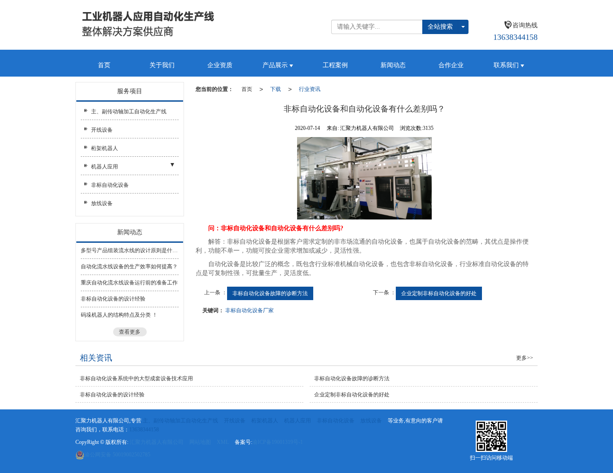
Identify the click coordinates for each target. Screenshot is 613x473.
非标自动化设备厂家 (249, 310)
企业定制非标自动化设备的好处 (439, 293)
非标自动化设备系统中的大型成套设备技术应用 (136, 378)
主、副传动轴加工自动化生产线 (128, 111)
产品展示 (276, 65)
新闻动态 (393, 65)
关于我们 (162, 65)
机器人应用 (104, 166)
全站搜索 (440, 26)
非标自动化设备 (110, 185)
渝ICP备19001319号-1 (277, 442)
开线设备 (102, 130)
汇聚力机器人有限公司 (157, 442)
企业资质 (219, 65)
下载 (275, 89)
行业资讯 (309, 89)
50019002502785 (117, 455)
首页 (104, 65)
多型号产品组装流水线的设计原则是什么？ (130, 250)
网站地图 (200, 442)
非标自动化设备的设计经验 (113, 299)
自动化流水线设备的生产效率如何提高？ (129, 266)
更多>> (524, 358)
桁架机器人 (104, 148)
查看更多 (129, 332)
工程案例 (335, 65)
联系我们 (507, 65)
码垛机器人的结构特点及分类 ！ (119, 315)
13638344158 (144, 429)
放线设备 (102, 203)
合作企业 (451, 65)
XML (223, 442)
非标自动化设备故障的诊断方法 (270, 293)
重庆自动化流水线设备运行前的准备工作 (129, 283)
